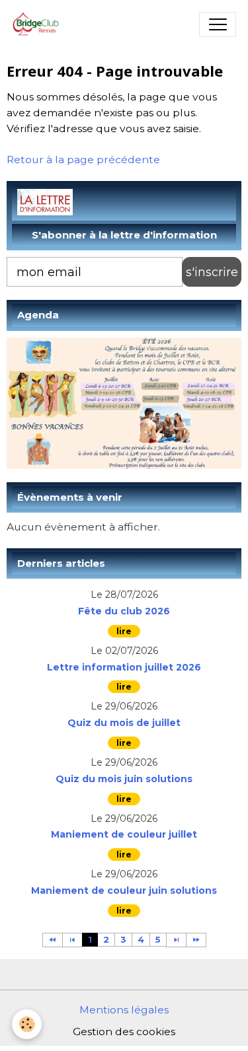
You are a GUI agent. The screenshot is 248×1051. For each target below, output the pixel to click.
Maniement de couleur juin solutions (124, 890)
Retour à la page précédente (83, 159)
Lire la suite (124, 631)
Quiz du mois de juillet (124, 723)
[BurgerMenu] (217, 24)
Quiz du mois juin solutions (124, 779)
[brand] (39, 24)
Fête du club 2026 (124, 611)
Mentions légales (124, 1009)
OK (211, 272)
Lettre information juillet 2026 (124, 667)
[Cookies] (27, 1024)
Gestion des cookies (124, 1031)
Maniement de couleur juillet (124, 834)
